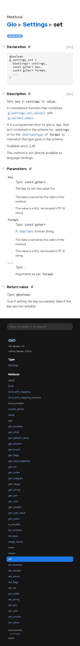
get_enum (14, 449)
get (10, 420)
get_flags (13, 455)
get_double (15, 443)
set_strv (12, 605)
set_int (12, 588)
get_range (14, 484)
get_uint (13, 501)
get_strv (13, 495)
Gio (12, 340)
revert (11, 553)
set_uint (13, 611)
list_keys (13, 536)
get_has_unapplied (19, 461)
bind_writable (16, 403)
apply (11, 380)
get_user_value (17, 513)
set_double (14, 570)
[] (4, 46)
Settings (13, 365)
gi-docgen (15, 633)
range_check (15, 541)
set (10, 559)
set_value (13, 622)
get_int (12, 466)
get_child (13, 432)
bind (10, 386)
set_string (14, 599)
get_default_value (18, 438)
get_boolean (15, 426)
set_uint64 (14, 616)
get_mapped (15, 478)
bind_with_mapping (19, 391)
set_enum (14, 576)
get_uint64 (14, 507)
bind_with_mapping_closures (24, 397)
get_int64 (14, 472)
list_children (15, 530)
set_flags (13, 582)
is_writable (14, 524)
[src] (69, 47)
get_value (14, 518)
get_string (14, 490)
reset (11, 547)
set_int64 (13, 593)
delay (11, 415)
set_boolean (15, 565)
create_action (16, 409)
